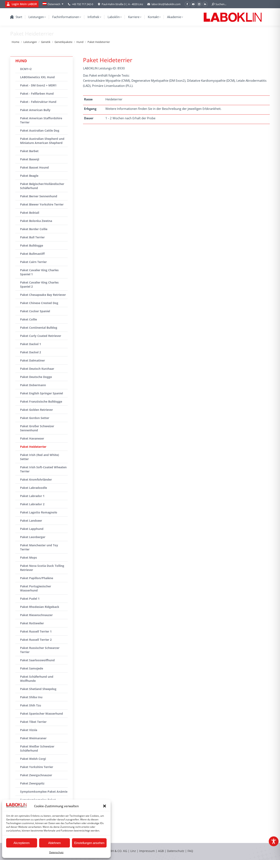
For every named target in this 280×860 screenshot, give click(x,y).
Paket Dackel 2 (30, 352)
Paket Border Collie (33, 229)
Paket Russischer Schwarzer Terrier (39, 650)
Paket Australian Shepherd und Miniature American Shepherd (42, 141)
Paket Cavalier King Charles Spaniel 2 (39, 284)
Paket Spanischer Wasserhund (41, 713)
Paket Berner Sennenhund (38, 196)
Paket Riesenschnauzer (36, 615)
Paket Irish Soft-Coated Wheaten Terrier (43, 469)
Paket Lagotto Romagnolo (38, 512)
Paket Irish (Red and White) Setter (39, 457)
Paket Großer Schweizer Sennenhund (37, 428)
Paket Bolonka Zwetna (36, 221)
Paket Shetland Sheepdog (38, 689)
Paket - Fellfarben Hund (37, 93)
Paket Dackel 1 (30, 344)
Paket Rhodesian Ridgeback (39, 607)
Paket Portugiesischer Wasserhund (35, 588)
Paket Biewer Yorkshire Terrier (42, 204)
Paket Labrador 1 (32, 496)
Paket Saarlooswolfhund (37, 660)
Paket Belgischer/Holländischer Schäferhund (42, 186)
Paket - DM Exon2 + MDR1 (38, 85)
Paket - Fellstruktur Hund (38, 102)
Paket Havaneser (32, 438)
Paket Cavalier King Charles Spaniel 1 (39, 272)
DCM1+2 (26, 69)
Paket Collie (28, 319)
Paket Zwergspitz (32, 783)
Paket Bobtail (29, 213)
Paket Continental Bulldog (38, 328)
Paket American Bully (35, 110)
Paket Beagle (29, 176)
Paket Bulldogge (31, 245)
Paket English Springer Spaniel (41, 393)
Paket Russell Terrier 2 (36, 640)
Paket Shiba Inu (31, 697)
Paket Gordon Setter (34, 418)
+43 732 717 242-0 (82, 4)
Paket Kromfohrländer (36, 479)
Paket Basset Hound (34, 167)
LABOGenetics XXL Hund (37, 77)
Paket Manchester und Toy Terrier (39, 547)
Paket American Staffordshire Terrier (41, 120)
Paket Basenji (29, 159)
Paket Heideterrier (33, 447)
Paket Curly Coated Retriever (40, 336)
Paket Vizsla (28, 730)
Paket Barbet (29, 151)
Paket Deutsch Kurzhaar (37, 369)
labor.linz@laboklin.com (166, 4)
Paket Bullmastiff (32, 254)
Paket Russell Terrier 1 (36, 631)
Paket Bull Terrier (32, 237)
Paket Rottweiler (32, 623)
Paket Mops (28, 557)
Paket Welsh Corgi (33, 759)
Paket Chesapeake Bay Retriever (43, 295)
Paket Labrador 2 (32, 504)
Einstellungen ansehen (89, 843)
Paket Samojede (31, 668)
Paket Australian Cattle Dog (39, 130)
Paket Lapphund (31, 529)
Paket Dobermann (33, 385)
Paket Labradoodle (33, 488)
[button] (104, 806)
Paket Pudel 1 (30, 599)
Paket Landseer (31, 520)
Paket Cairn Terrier (33, 262)
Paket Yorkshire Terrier (36, 767)
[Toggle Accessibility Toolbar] (273, 841)
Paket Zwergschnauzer (36, 775)
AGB (161, 851)
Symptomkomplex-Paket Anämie (43, 791)
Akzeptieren (22, 843)
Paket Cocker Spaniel (35, 311)
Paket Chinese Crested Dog (39, 303)
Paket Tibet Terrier (33, 722)
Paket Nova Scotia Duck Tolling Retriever (42, 568)
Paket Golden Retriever (36, 410)
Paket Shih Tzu (30, 705)
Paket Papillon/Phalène (36, 578)
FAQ (190, 851)
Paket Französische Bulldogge (41, 401)
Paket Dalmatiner (32, 360)
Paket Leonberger (32, 537)
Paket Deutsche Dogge (36, 377)
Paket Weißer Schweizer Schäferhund (37, 748)
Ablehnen (54, 843)
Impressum (147, 851)
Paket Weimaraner (33, 738)
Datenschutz (56, 852)
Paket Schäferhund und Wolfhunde (36, 679)
